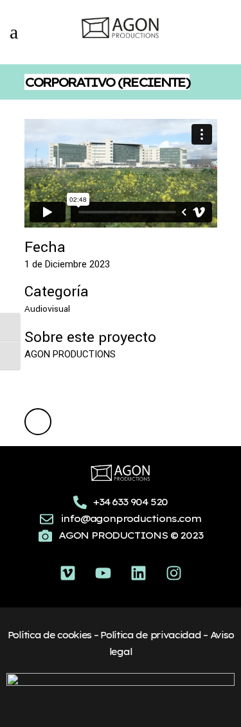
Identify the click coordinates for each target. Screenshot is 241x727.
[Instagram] (173, 573)
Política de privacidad (150, 635)
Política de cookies (49, 635)
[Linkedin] (138, 573)
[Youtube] (103, 573)
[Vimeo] (67, 573)
